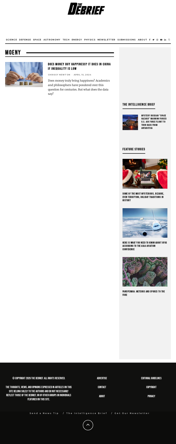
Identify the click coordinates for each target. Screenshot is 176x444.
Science (11, 39)
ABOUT (102, 396)
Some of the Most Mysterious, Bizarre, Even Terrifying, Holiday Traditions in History (143, 197)
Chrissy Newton (59, 75)
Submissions (126, 39)
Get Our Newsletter (132, 413)
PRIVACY (151, 396)
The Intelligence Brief (86, 413)
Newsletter (106, 39)
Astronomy (51, 39)
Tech (66, 39)
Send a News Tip (44, 413)
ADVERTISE (102, 378)
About (142, 39)
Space (37, 39)
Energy (77, 39)
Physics (89, 39)
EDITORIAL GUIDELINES (151, 378)
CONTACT (102, 387)
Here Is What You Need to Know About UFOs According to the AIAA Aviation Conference (145, 246)
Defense (25, 39)
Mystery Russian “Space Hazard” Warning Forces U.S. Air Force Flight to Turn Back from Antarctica (154, 122)
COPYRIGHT (151, 387)
